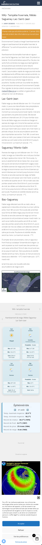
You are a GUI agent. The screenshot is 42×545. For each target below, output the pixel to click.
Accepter (21, 524)
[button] (38, 498)
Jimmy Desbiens (9, 23)
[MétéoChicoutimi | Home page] (13, 3)
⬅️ (15, 410)
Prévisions (6, 9)
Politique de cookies (21, 542)
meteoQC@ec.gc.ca (9, 91)
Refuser (21, 530)
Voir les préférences (21, 537)
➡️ (27, 410)
